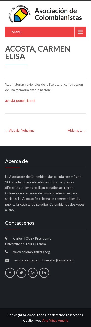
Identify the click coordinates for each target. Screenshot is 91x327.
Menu (16, 31)
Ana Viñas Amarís (55, 320)
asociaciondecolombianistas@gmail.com (44, 260)
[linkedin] (44, 273)
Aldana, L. (77, 130)
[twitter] (21, 273)
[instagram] (33, 273)
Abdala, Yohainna (20, 130)
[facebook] (10, 273)
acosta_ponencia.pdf (20, 100)
